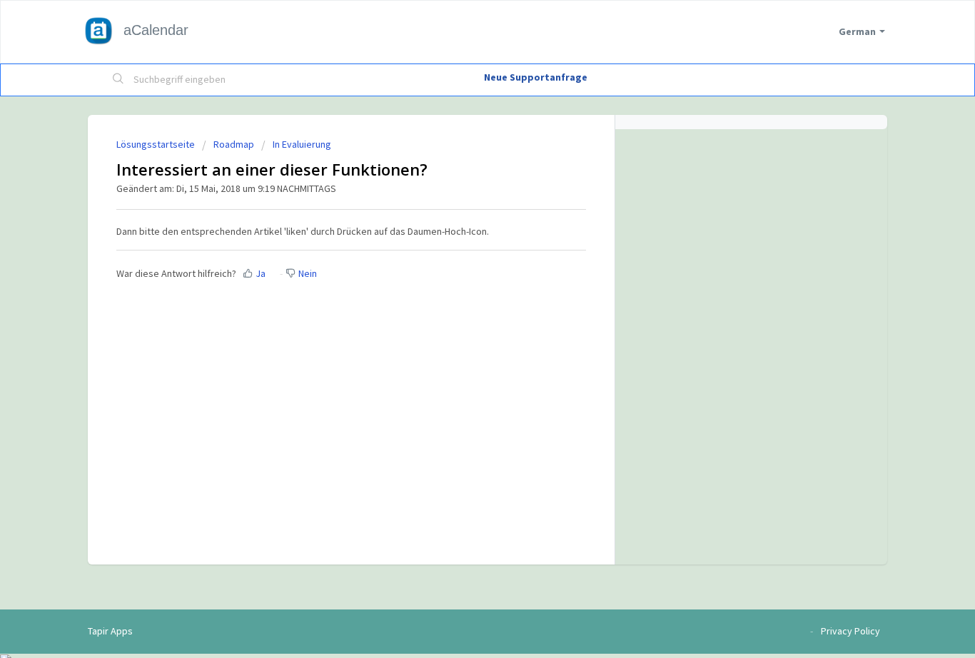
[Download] (461, 138)
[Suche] (118, 80)
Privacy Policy (850, 630)
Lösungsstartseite (156, 144)
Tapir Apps (110, 630)
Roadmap (233, 144)
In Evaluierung (302, 144)
